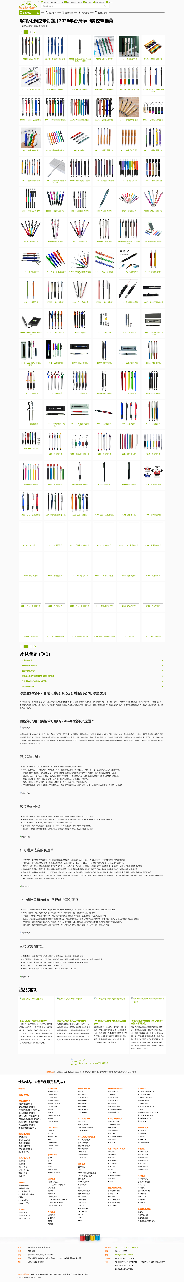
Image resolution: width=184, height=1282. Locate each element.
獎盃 (50, 1158)
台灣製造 (81, 1167)
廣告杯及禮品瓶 (84, 1089)
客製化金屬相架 (114, 1191)
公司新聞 (77, 1258)
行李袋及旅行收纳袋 (26, 1194)
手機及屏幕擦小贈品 (56, 1203)
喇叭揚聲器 (112, 1128)
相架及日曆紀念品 (115, 1188)
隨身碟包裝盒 (143, 1215)
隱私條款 (41, 1262)
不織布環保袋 (143, 1155)
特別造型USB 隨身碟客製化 (29, 1116)
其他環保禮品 (143, 1170)
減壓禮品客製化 (114, 1112)
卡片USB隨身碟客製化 (27, 1125)
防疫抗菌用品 (113, 1092)
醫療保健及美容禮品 (115, 1089)
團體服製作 (52, 1137)
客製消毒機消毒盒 (25, 1149)
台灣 (37, 1274)
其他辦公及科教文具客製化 (148, 1112)
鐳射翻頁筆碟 (83, 1125)
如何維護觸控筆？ (29, 686)
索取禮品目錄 (50, 1258)
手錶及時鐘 (112, 1139)
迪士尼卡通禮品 (84, 1191)
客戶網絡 (47, 1247)
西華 (80, 1188)
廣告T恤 (51, 1131)
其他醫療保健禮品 (115, 1109)
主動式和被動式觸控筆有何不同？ (34, 681)
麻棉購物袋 (142, 1164)
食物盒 (110, 1181)
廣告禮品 (51, 1188)
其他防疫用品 (24, 1152)
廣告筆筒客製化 (144, 1100)
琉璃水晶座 (23, 1173)
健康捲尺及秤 (113, 1100)
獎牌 (50, 1161)
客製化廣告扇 (53, 1182)
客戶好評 (39, 1247)
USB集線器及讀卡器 (85, 1128)
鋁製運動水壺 (83, 1106)
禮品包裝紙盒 (143, 1218)
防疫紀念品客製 (24, 1134)
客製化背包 (142, 1194)
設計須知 (50, 1255)
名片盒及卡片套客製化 (146, 1106)
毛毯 (50, 1148)
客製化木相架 (113, 1194)
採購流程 (31, 1255)
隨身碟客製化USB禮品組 (28, 1128)
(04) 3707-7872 (134, 1247)
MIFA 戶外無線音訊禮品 (87, 1173)
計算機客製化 (143, 1103)
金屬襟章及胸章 (54, 1173)
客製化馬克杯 (83, 1097)
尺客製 (140, 1109)
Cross (80, 1218)
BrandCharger (83, 1209)
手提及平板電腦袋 (144, 1182)
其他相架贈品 (113, 1206)
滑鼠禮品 (81, 1122)
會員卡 (50, 1224)
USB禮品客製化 (84, 1119)
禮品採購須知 (41, 1255)
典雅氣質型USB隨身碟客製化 (29, 1119)
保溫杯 (80, 1092)
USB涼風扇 (82, 1152)
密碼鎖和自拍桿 (24, 1188)
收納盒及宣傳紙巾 (115, 1176)
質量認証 (31, 1251)
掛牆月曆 (51, 1218)
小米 (80, 1170)
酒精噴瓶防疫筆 (24, 1146)
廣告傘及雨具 (143, 1128)
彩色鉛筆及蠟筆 (54, 1115)
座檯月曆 (51, 1215)
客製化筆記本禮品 (144, 1094)
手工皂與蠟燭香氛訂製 (56, 1185)
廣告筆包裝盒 (53, 1121)
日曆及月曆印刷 (114, 1203)
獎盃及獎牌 (52, 1155)
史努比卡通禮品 (84, 1194)
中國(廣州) (44, 1274)
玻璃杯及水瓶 (83, 1109)
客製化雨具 (142, 1131)
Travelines (82, 1203)
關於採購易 (32, 1258)
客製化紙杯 (82, 1112)
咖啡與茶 (51, 1194)
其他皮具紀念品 (24, 1218)
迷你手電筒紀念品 (55, 1206)
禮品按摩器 (112, 1103)
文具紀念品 (142, 1089)
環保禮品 (141, 1149)
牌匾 (50, 1164)
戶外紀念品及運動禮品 (86, 1137)
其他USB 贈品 (83, 1131)
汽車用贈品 (112, 1167)
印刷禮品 (51, 1212)
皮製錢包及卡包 (24, 1215)
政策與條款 (32, 1262)
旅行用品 (22, 1182)
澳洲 (64, 1274)
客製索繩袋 (142, 1185)
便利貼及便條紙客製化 (146, 1092)
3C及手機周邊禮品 (115, 1119)
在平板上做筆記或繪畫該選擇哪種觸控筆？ (38, 676)
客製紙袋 (141, 1203)
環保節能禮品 (143, 1167)
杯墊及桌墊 (112, 1164)
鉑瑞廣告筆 (82, 1185)
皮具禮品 (22, 1209)
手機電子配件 (113, 1131)
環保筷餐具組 (143, 1158)
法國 (86, 1274)
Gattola (81, 1206)
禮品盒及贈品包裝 (144, 1209)
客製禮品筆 (52, 1089)
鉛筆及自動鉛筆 (54, 1103)
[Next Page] (34, 33)
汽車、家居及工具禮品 (116, 1149)
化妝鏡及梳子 (113, 1097)
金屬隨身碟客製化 (25, 1104)
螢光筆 (50, 1109)
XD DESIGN (82, 1212)
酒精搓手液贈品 (24, 1143)
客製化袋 (141, 1176)
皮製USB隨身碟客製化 (27, 1107)
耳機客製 (111, 1142)
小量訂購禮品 (24, 1095)
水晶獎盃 (22, 1161)
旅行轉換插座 (24, 1185)
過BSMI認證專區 (114, 1122)
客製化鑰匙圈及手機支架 (57, 1200)
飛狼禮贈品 (82, 1197)
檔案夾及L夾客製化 (145, 1097)
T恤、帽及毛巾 (54, 1128)
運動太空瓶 (82, 1103)
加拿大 (80, 1274)
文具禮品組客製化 (144, 1118)
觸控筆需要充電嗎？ (29, 666)
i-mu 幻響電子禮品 (85, 1176)
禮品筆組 (51, 1118)
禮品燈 (110, 1170)
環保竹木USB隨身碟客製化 (29, 1122)
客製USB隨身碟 (24, 1101)
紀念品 (50, 1191)
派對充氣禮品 (83, 1143)
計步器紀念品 (83, 1155)
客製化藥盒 (112, 1094)
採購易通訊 (68, 1258)
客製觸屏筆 (52, 1106)
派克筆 (80, 1215)
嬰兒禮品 (111, 1179)
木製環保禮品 (143, 1152)
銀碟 (50, 1167)
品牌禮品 (81, 1164)
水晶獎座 (22, 1164)
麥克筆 (50, 1112)
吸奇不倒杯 (82, 1200)
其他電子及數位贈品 (115, 1137)
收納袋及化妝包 (144, 1191)
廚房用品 (111, 1152)
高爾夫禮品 (82, 1158)
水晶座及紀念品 (24, 1158)
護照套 (21, 1197)
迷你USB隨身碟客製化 (27, 1113)
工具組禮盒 (112, 1173)
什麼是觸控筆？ (28, 660)
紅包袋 (50, 1221)
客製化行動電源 (114, 1125)
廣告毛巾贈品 (53, 1145)
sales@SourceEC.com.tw (124, 1255)
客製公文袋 (142, 1188)
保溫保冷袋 (142, 1200)
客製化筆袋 (142, 1121)
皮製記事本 (23, 1212)
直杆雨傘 (141, 1137)
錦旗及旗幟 (52, 1170)
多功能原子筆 (53, 1100)
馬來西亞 (57, 1274)
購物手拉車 (142, 1197)
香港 (32, 1274)
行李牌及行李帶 (24, 1191)
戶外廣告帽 (52, 1142)
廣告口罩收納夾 (24, 1140)
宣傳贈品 (51, 1179)
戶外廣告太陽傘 (144, 1142)
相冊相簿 (111, 1197)
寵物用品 (111, 1158)
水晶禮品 (22, 1176)
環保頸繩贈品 (143, 1161)
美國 (75, 1274)
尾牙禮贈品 (52, 1197)
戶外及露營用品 (84, 1140)
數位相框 (111, 1134)
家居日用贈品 (113, 1161)
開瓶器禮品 (112, 1155)
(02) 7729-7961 (121, 1247)
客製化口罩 (23, 1137)
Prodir (80, 1221)
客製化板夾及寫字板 (145, 1115)
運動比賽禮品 (83, 1149)
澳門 (51, 1274)
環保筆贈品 (52, 1097)
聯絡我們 (41, 1258)
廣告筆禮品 (52, 1094)
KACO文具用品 (83, 1182)
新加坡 (69, 1274)
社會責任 (60, 1258)
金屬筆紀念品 (53, 1092)
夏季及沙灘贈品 (84, 1146)
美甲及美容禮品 (114, 1106)
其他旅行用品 (24, 1203)
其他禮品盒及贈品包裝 (146, 1221)
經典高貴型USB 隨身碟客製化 (30, 1110)
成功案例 (31, 1247)
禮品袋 (140, 1212)
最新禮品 (22, 1089)
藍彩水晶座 (23, 1167)
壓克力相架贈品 (114, 1200)
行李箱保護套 (24, 1200)
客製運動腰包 (143, 1179)
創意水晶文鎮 (24, 1170)
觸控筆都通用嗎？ (29, 671)
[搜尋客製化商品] (105, 6)
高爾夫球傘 (142, 1139)
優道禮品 (81, 1179)
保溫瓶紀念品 (83, 1094)
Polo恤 (51, 1134)
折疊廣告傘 (142, 1134)
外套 (50, 1139)
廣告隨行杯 (82, 1100)
